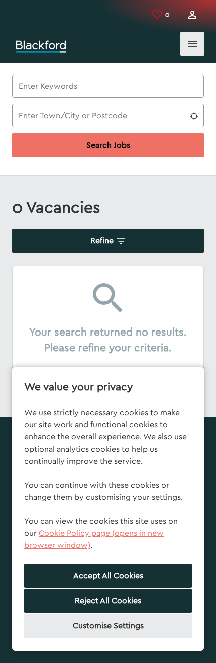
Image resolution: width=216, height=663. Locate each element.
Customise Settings (108, 626)
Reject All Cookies (108, 601)
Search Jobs (108, 145)
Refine (102, 241)
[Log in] (192, 15)
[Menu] (192, 44)
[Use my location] (194, 115)
